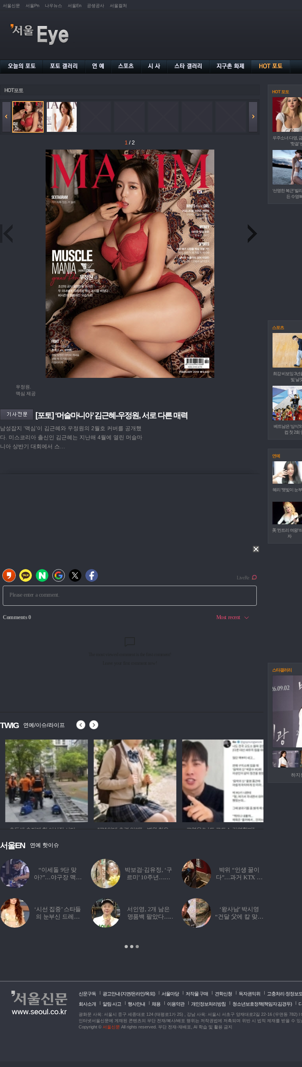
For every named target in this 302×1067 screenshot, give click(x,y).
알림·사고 (112, 1004)
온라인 (137, 994)
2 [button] (131, 946)
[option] (41, 779)
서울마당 (170, 994)
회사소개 (87, 1004)
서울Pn (32, 5)
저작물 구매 (197, 994)
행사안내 (136, 1004)
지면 (126, 994)
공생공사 (95, 5)
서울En (74, 5)
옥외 (149, 994)
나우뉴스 (53, 5)
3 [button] (137, 946)
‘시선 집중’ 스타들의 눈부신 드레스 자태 (57, 916)
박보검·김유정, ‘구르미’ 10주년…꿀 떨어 (148, 877)
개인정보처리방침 (208, 1004)
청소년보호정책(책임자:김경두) (262, 1004)
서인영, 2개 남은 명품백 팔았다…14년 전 (148, 916)
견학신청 (223, 994)
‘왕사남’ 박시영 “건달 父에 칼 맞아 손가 (239, 916)
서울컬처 (118, 5)
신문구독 (87, 994)
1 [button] (126, 946)
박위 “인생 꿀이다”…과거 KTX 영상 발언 (239, 877)
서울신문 (11, 5)
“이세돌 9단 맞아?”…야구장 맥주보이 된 (58, 877)
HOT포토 (13, 90)
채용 (156, 1004)
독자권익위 (249, 994)
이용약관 (175, 1004)
